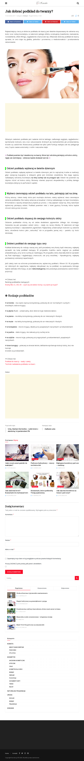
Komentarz (9, 514)
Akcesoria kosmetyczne (17, 660)
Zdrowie (10, 708)
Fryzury (11, 698)
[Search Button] (77, 578)
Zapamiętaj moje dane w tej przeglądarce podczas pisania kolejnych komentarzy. (34, 558)
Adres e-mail (10, 549)
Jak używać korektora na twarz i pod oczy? (66, 492)
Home (7, 753)
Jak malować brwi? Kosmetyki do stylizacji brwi (16, 492)
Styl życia (12, 653)
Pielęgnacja (13, 704)
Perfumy (12, 675)
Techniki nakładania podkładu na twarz (20, 364)
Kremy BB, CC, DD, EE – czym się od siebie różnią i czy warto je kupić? (31, 285)
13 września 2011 (10, 16)
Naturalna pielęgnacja (16, 691)
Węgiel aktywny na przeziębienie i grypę (31, 601)
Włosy (11, 687)
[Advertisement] (42, 117)
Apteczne (12, 663)
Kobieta (10, 644)
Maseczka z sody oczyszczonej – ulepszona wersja (34, 617)
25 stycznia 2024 (10, 468)
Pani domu (12, 650)
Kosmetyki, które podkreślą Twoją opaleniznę (42, 492)
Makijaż (25, 16)
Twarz (11, 684)
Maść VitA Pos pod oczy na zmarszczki (30, 625)
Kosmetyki (11, 657)
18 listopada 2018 (11, 495)
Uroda (9, 695)
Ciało (11, 666)
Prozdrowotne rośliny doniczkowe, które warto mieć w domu (38, 609)
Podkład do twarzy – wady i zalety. (18, 361)
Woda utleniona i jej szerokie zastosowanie (32, 593)
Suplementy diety (14, 681)
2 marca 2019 (61, 468)
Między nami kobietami (16, 647)
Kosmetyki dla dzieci (15, 669)
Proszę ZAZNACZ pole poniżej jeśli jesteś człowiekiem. (23, 564)
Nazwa (8, 540)
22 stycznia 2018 (62, 495)
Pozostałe (12, 678)
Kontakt (14, 753)
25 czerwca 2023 (36, 468)
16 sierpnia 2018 (36, 495)
